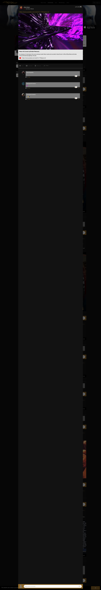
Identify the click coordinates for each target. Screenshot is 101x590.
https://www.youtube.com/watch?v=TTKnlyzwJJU (34, 12)
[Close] (81, 7)
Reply (29, 77)
